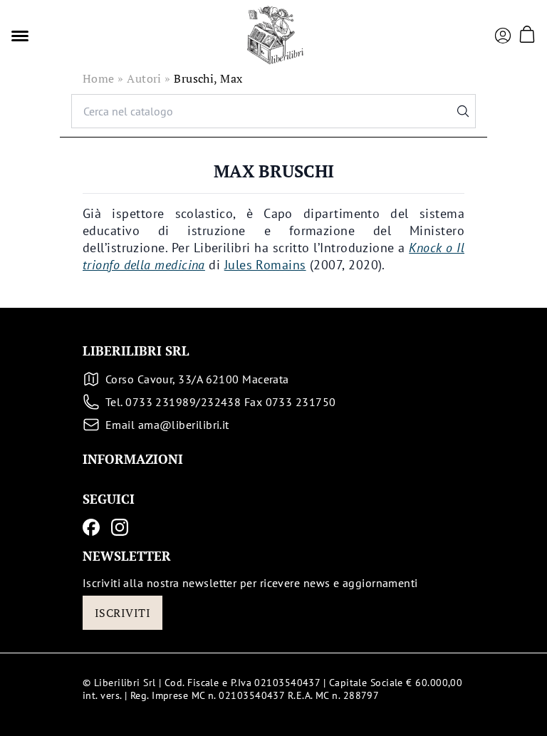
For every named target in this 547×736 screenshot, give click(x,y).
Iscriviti (122, 613)
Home (99, 78)
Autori (144, 78)
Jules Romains (265, 264)
